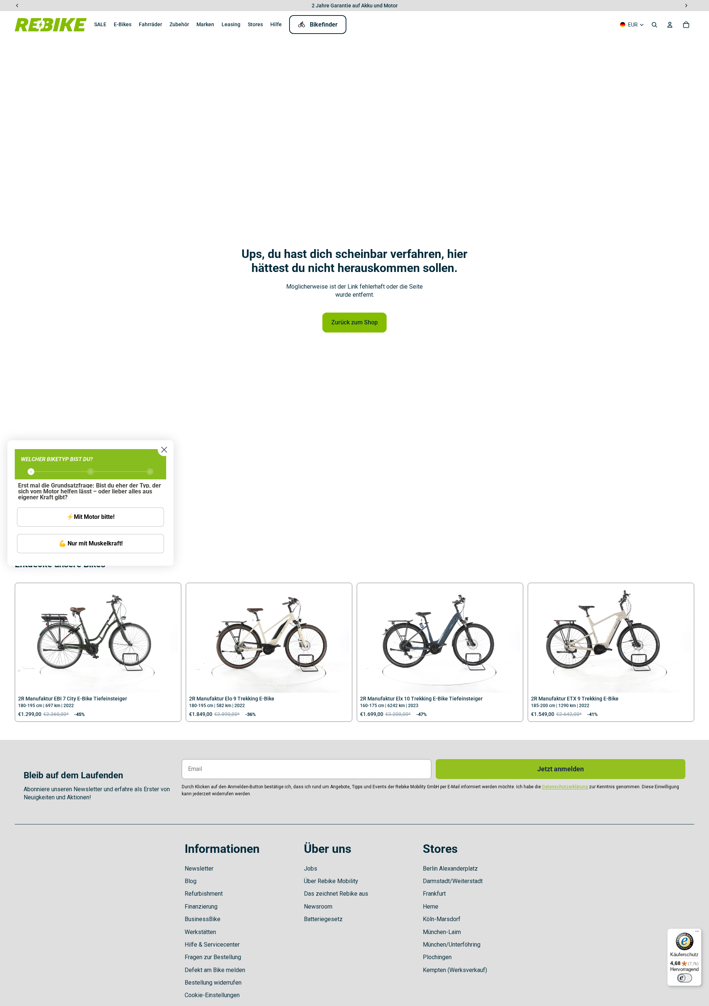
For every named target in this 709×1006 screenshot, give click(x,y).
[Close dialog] (164, 449)
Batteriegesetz (323, 919)
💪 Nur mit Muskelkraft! (91, 543)
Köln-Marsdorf (441, 919)
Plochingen (437, 957)
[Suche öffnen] (654, 25)
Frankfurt (434, 893)
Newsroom (318, 906)
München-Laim (442, 932)
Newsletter (199, 868)
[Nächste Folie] (167, 639)
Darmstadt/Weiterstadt (453, 881)
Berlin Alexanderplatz (450, 868)
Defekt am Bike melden (215, 970)
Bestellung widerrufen (213, 982)
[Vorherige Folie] (29, 639)
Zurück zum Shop (354, 322)
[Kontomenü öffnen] (670, 25)
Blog (190, 881)
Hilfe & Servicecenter (212, 944)
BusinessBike (202, 919)
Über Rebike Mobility (331, 881)
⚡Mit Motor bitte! (90, 516)
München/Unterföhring (451, 944)
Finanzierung (201, 906)
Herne (430, 906)
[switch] (684, 978)
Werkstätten (200, 932)
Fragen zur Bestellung (213, 957)
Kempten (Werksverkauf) (455, 970)
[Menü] (697, 933)
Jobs (310, 868)
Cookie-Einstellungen (212, 995)
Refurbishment (204, 893)
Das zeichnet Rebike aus (336, 893)
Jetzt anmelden (560, 769)
